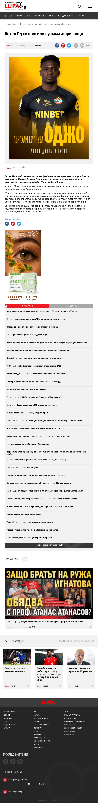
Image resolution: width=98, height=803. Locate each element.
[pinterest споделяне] (63, 45)
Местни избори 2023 (73, 728)
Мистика (37, 734)
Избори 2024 (69, 731)
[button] (60, 641)
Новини (6, 715)
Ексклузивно (11, 627)
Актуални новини (41, 725)
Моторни (39, 16)
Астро (36, 744)
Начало (8, 24)
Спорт (30, 24)
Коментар (38, 728)
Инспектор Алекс (41, 718)
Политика (7, 718)
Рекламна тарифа (72, 715)
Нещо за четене (9, 725)
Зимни (50, 16)
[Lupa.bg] (8, 169)
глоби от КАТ (69, 725)
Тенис (19, 16)
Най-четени (71, 306)
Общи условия (71, 718)
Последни (27, 306)
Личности (38, 747)
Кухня (36, 721)
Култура (6, 728)
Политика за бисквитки (75, 721)
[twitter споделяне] (69, 45)
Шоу (35, 712)
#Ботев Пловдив (12, 219)
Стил (36, 731)
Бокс (28, 16)
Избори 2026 (69, 734)
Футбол (9, 16)
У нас (23, 24)
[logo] (15, 6)
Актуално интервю (42, 741)
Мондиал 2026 (65, 16)
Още (79, 15)
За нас (67, 712)
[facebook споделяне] (57, 45)
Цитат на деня (40, 738)
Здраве (37, 715)
